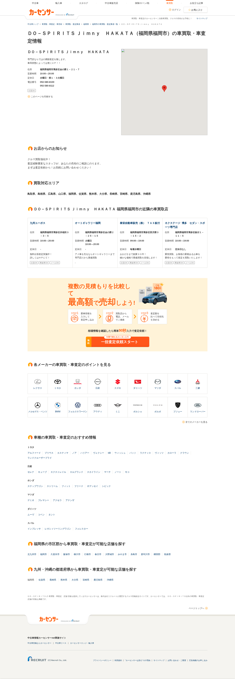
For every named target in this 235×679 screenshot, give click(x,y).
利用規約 (118, 660)
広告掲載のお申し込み (198, 660)
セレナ (31, 472)
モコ (127, 472)
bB (109, 453)
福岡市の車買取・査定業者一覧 (105, 24)
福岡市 (43, 554)
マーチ (107, 472)
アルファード (34, 453)
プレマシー (43, 500)
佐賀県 (42, 580)
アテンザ (70, 500)
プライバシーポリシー (102, 660)
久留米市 (55, 554)
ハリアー (84, 453)
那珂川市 (145, 554)
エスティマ (62, 453)
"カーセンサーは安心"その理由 (137, 660)
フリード (78, 486)
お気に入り (197, 10)
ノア (74, 453)
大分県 (75, 580)
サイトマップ (201, 18)
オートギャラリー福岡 (88, 222)
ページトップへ (196, 608)
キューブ (42, 472)
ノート (118, 472)
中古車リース (60, 643)
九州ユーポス (37, 222)
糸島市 (134, 554)
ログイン (176, 9)
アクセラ (57, 500)
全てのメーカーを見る (196, 422)
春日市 (98, 554)
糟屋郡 (157, 554)
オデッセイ (92, 486)
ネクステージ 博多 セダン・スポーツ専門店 (185, 224)
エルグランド (76, 472)
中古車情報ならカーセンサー (39, 643)
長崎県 (53, 580)
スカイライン (93, 472)
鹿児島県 (98, 580)
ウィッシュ (120, 453)
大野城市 (109, 554)
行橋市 (87, 554)
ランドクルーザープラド (40, 458)
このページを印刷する (42, 96)
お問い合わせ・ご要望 (177, 660)
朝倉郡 (167, 554)
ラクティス (145, 453)
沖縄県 (110, 580)
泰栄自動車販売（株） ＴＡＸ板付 (140, 222)
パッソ (132, 453)
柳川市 (77, 554)
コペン (41, 514)
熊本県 (64, 580)
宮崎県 (86, 580)
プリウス (49, 453)
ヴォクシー (98, 453)
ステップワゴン (35, 486)
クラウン (184, 453)
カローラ (171, 453)
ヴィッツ (159, 453)
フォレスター (81, 528)
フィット (66, 486)
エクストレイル (58, 472)
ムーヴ (31, 514)
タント (51, 514)
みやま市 (122, 554)
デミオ (31, 500)
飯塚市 (66, 554)
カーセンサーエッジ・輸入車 (82, 643)
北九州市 (32, 554)
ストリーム (52, 486)
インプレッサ (34, 528)
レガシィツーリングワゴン (58, 528)
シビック (106, 486)
